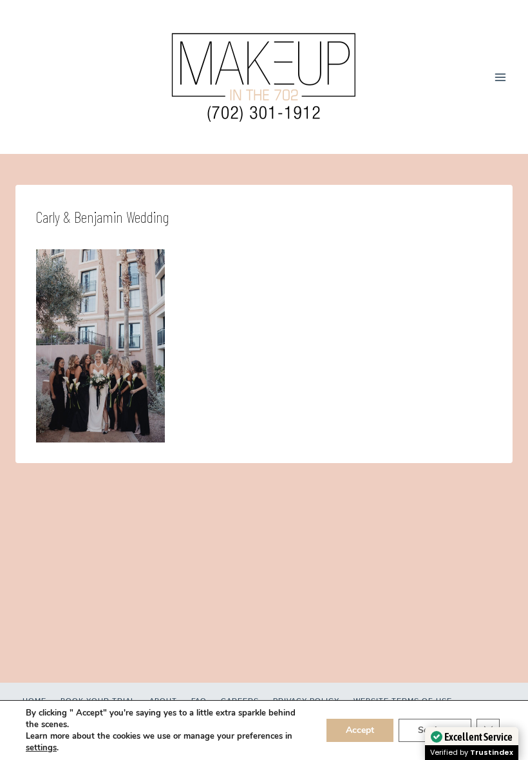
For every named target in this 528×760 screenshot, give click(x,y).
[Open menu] (500, 77)
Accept (360, 730)
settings (41, 748)
